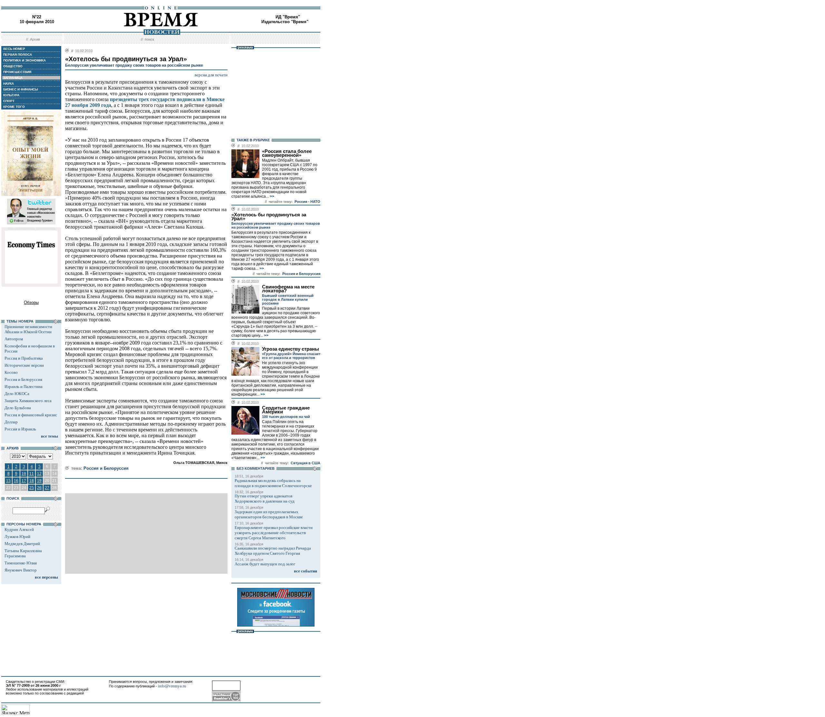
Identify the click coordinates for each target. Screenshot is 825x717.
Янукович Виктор (21, 570)
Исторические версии (24, 365)
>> (271, 196)
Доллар (11, 422)
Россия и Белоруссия (23, 379)
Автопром (14, 338)
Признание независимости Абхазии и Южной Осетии (28, 329)
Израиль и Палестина (24, 386)
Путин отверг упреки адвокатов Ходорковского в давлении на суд (265, 499)
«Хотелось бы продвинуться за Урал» (268, 216)
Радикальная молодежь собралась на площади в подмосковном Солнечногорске (273, 483)
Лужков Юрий (17, 536)
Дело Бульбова (18, 407)
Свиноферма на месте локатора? (288, 288)
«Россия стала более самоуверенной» (287, 153)
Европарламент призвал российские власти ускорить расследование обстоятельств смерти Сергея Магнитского (274, 532)
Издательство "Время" (284, 21)
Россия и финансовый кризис (31, 414)
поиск (149, 39)
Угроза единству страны (290, 349)
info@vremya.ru (172, 686)
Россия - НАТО (307, 201)
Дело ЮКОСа (17, 393)
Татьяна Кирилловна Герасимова (23, 553)
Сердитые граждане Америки (286, 409)
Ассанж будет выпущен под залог (265, 563)
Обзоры (31, 302)
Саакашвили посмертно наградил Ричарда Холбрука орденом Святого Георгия (273, 551)
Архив (35, 39)
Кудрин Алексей (19, 529)
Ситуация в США (305, 463)
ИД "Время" (288, 16)
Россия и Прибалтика (24, 358)
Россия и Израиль (20, 429)
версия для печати (211, 74)
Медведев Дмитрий (22, 543)
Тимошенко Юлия (21, 563)
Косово (11, 372)
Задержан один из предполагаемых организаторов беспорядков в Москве (269, 514)
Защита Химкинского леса (28, 400)
